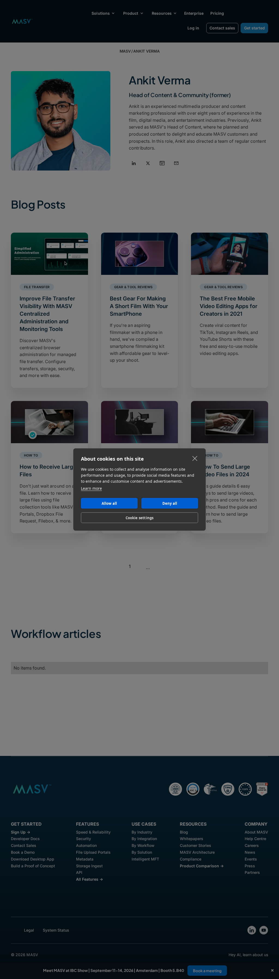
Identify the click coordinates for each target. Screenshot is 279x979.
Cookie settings (140, 517)
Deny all (169, 503)
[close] (195, 458)
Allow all (109, 503)
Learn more (91, 488)
